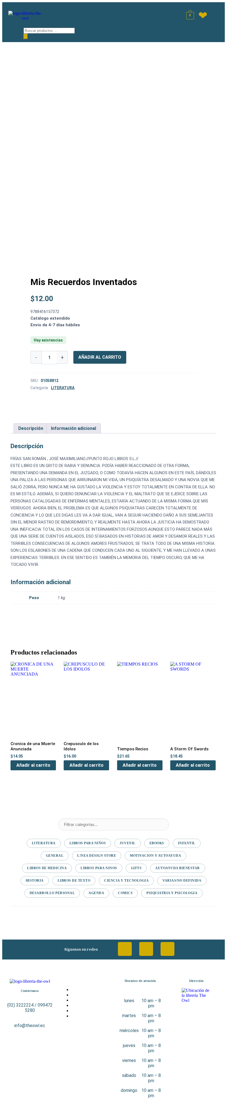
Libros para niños (87, 843)
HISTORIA (35, 880)
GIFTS (136, 868)
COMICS (125, 893)
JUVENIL (128, 843)
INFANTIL (186, 843)
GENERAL (55, 856)
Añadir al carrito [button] (33, 765)
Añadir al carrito (99, 357)
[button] (11, 32)
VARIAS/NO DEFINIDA (181, 880)
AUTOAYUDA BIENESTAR (177, 868)
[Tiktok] (167, 949)
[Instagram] (146, 949)
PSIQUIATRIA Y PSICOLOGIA (171, 893)
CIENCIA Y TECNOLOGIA (126, 880)
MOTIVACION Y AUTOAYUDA (155, 856)
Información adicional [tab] (73, 428)
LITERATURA (62, 388)
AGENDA (96, 893)
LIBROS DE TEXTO (74, 880)
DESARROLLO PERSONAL (52, 893)
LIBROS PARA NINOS (99, 868)
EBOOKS (156, 843)
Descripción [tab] (30, 428)
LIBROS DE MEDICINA (47, 868)
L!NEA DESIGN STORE (96, 856)
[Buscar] (26, 36)
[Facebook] (125, 949)
